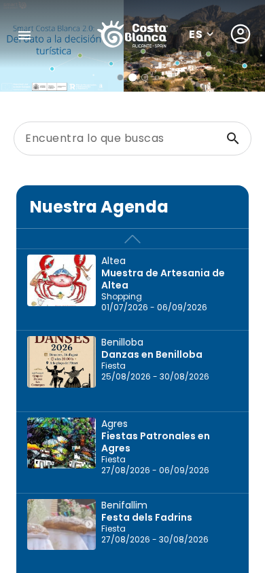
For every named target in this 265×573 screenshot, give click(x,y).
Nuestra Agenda (99, 207)
